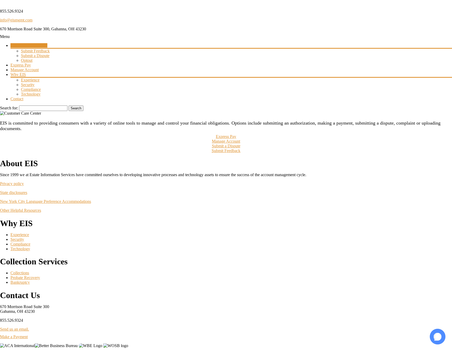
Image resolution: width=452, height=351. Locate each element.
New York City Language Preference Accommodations (45, 201)
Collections (19, 273)
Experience (19, 234)
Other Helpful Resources (20, 210)
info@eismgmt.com (16, 20)
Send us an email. (14, 329)
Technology (20, 249)
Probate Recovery (25, 277)
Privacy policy (12, 183)
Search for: (9, 108)
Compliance (20, 244)
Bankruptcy (20, 282)
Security (17, 239)
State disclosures (13, 192)
